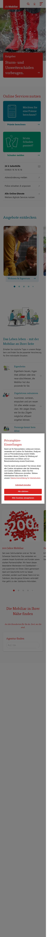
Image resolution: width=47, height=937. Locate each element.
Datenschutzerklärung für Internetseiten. (25, 478)
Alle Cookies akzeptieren (23, 498)
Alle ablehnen (23, 491)
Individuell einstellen (23, 485)
